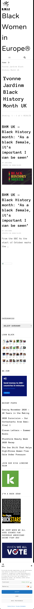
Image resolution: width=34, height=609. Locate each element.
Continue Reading (10, 251)
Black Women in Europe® (16, 33)
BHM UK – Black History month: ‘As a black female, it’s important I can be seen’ (16, 142)
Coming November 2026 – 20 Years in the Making (15, 411)
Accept (17, 591)
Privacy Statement (21, 606)
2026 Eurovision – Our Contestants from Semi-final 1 (15, 421)
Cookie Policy (11, 606)
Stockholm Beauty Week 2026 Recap (15, 441)
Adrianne (8, 163)
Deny (17, 596)
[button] (31, 566)
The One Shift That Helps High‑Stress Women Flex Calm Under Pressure (17, 451)
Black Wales (17, 121)
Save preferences (17, 600)
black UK (6, 121)
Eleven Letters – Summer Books (16, 432)
